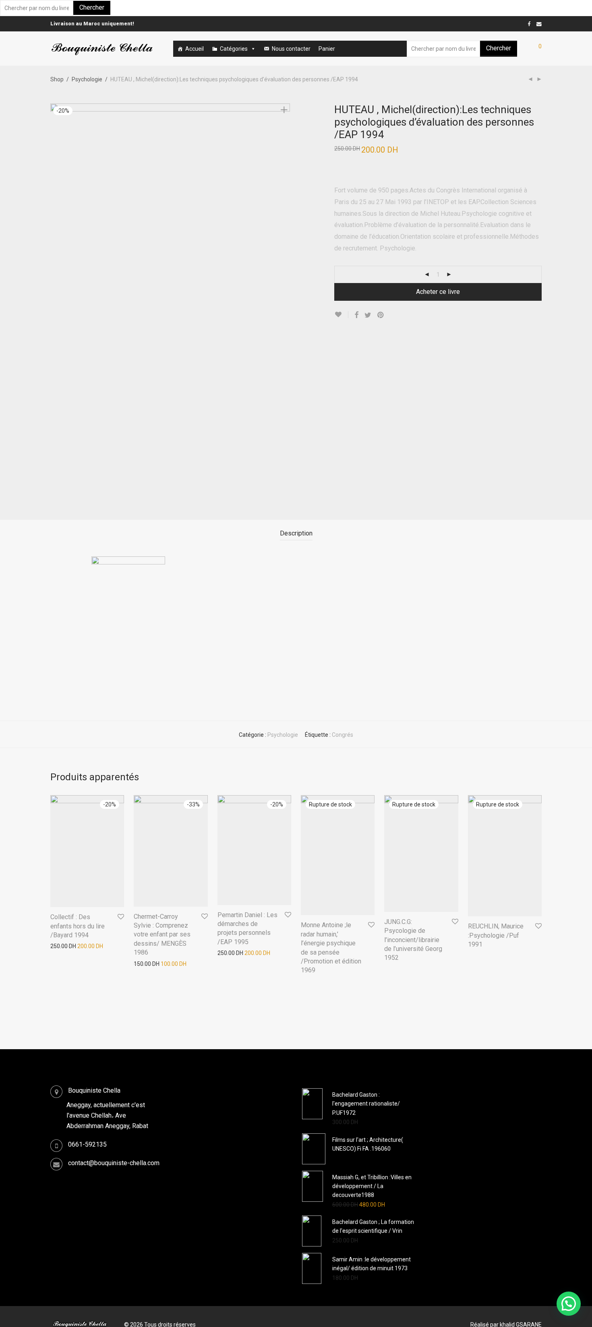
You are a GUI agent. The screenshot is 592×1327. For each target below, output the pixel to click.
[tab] (296, 533)
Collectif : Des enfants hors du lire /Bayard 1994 (77, 926)
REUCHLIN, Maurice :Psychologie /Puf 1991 (496, 935)
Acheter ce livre (438, 292)
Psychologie (87, 79)
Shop (57, 79)
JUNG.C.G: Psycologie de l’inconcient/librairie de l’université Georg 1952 (413, 940)
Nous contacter (291, 48)
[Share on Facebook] (356, 315)
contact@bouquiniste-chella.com (113, 1163)
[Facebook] (529, 24)
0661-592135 (87, 1144)
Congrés (342, 735)
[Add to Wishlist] (341, 314)
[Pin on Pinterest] (381, 315)
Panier (327, 48)
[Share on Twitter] (367, 315)
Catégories (234, 48)
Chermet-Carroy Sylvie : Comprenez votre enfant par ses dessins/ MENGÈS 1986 (162, 935)
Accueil (194, 48)
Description (296, 533)
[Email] (539, 24)
